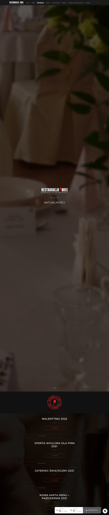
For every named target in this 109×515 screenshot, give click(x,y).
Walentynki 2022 (54, 418)
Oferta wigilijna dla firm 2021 (54, 445)
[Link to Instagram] (98, 2)
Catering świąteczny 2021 (54, 470)
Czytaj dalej (54, 428)
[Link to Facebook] (96, 2)
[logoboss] (17, 2)
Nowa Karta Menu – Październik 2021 (54, 497)
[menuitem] (28, 2)
